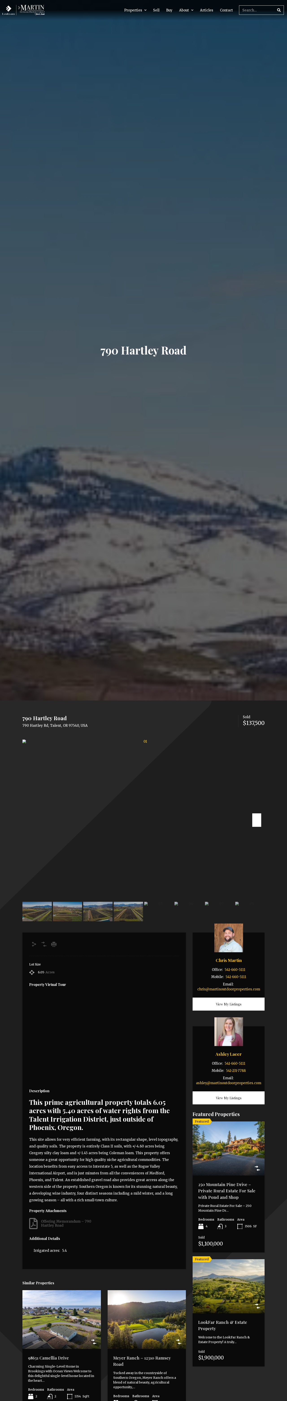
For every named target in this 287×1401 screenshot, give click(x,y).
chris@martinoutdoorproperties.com (228, 989)
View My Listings (228, 1004)
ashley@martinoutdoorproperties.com (228, 1083)
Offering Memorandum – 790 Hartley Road (66, 1223)
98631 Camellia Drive (48, 1358)
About (184, 10)
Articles (206, 10)
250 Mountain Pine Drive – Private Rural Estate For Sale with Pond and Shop (226, 1190)
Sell (156, 10)
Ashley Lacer (228, 1054)
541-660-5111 (235, 970)
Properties (133, 10)
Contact (226, 10)
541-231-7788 (236, 1070)
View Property (61, 1337)
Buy (169, 10)
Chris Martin (229, 960)
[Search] (279, 10)
